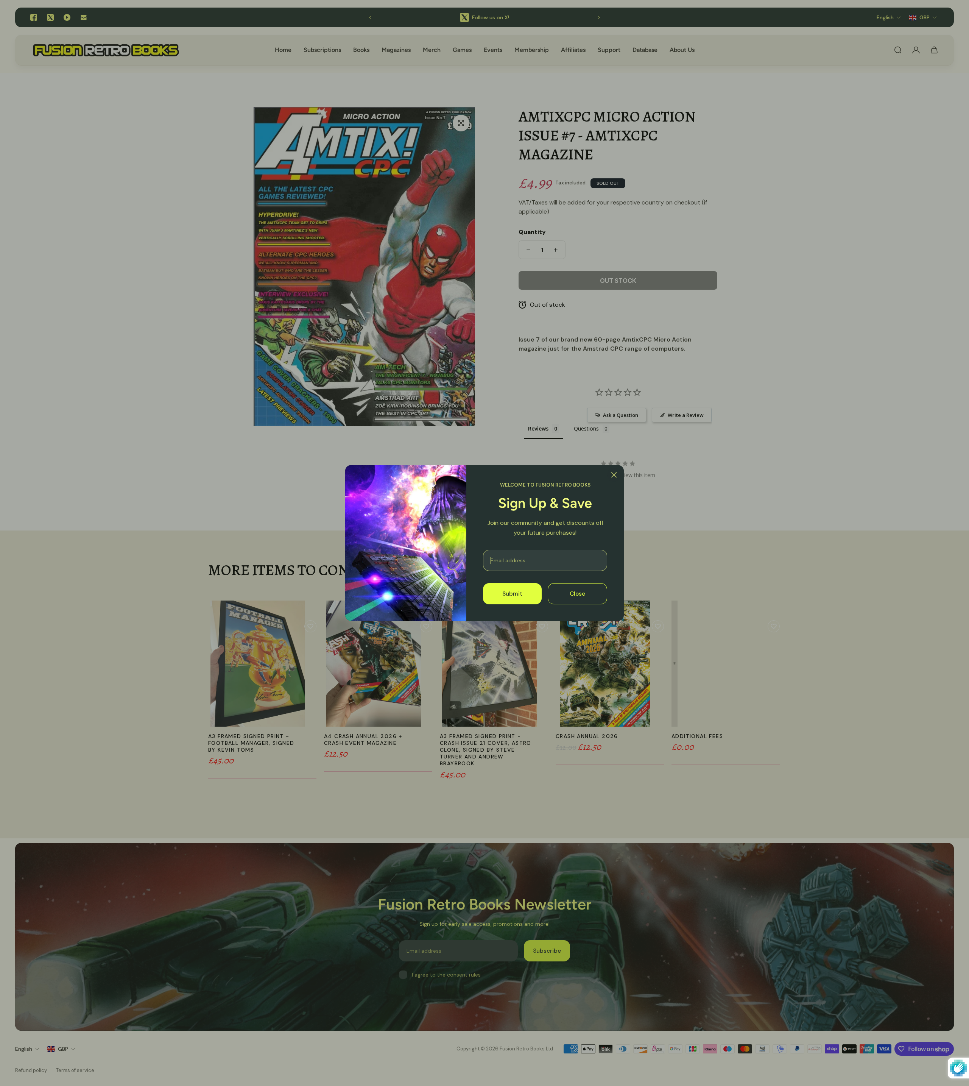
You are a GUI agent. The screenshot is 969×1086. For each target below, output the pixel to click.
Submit (512, 594)
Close (577, 594)
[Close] (614, 475)
